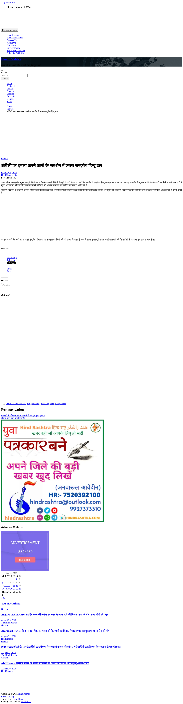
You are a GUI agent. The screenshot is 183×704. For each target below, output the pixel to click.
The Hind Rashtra (9, 622)
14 (14, 585)
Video (9, 101)
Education (11, 96)
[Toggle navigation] (2, 70)
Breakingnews (47, 403)
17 (3, 588)
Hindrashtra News (15, 37)
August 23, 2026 (8, 620)
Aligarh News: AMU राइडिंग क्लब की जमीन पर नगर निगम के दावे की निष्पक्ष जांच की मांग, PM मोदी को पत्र (54, 614)
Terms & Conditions (16, 50)
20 (11, 588)
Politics (10, 88)
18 (5, 588)
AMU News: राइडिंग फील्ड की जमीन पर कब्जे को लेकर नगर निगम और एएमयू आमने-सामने (45, 663)
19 (8, 588)
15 (17, 585)
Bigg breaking (33, 403)
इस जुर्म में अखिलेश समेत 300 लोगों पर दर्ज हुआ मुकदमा (23, 415)
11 (5, 585)
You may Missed (10, 603)
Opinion (10, 91)
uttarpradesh (60, 403)
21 (14, 588)
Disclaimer (12, 45)
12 (8, 585)
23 (20, 588)
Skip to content (8, 2)
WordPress (26, 701)
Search (4, 72)
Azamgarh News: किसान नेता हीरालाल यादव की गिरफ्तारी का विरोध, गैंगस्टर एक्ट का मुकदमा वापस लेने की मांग (55, 630)
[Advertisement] (87, 135)
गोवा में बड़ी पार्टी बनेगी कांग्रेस (13, 418)
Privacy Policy (13, 48)
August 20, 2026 (8, 668)
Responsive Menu (9, 30)
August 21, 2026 (8, 652)
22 (17, 588)
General (10, 99)
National (11, 86)
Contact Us (12, 40)
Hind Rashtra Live (9, 175)
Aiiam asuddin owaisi (16, 403)
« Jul (3, 598)
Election (10, 94)
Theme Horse (17, 699)
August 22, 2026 (8, 636)
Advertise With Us (15, 53)
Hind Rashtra (13, 35)
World (9, 83)
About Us (11, 43)
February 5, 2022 (9, 172)
